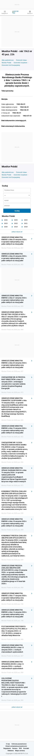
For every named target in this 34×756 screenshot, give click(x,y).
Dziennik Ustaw (21, 60)
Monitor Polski (6, 62)
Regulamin (7, 748)
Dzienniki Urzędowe (20, 62)
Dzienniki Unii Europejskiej (11, 65)
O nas (8, 744)
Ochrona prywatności (19, 744)
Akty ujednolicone (8, 60)
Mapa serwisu (20, 751)
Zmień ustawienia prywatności (16, 746)
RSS (20, 748)
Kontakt (26, 748)
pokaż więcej (16, 707)
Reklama (11, 751)
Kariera (14, 748)
